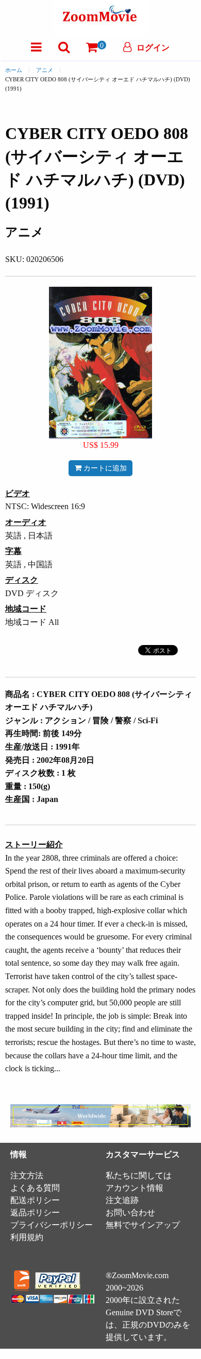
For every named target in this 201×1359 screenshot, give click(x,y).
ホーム (13, 70)
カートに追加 (104, 468)
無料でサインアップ (143, 1225)
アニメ (44, 70)
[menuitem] (36, 47)
